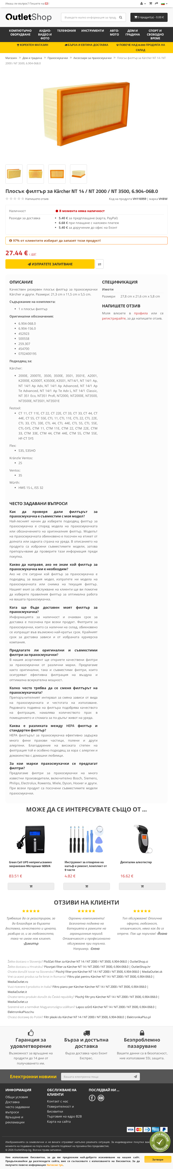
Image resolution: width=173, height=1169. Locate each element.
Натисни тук (55, 1165)
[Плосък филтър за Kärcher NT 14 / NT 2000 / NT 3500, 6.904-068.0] (86, 114)
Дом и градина (132, 32)
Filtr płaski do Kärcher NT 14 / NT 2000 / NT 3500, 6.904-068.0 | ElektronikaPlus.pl (97, 1017)
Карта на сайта (59, 1121)
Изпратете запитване (52, 264)
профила (141, 313)
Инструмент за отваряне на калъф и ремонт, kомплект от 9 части (86, 866)
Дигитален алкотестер (136, 862)
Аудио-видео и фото (45, 34)
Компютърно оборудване (20, 32)
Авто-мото (114, 32)
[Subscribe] (135, 1076)
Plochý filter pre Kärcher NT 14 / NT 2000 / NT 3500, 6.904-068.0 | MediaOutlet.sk (109, 972)
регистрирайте (114, 318)
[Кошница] (150, 3)
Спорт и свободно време (155, 34)
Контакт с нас (57, 1101)
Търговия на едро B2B (64, 1116)
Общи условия (16, 1097)
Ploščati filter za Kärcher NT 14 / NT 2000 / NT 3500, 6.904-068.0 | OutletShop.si (96, 961)
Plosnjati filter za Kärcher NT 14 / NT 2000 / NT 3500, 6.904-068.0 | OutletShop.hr (97, 967)
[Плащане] (156, 3)
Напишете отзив (36, 199)
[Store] (164, 3)
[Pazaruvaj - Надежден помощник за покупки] (160, 1142)
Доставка (12, 1102)
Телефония (66, 31)
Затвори (157, 1159)
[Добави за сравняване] (100, 264)
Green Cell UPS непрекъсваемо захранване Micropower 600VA (30, 864)
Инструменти (92, 31)
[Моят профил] (143, 3)
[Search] (121, 17)
